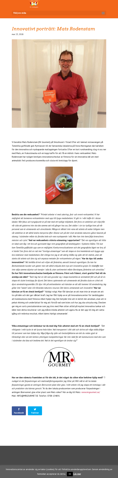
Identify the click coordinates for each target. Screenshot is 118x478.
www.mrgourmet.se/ (90, 392)
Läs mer (77, 474)
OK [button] (70, 474)
